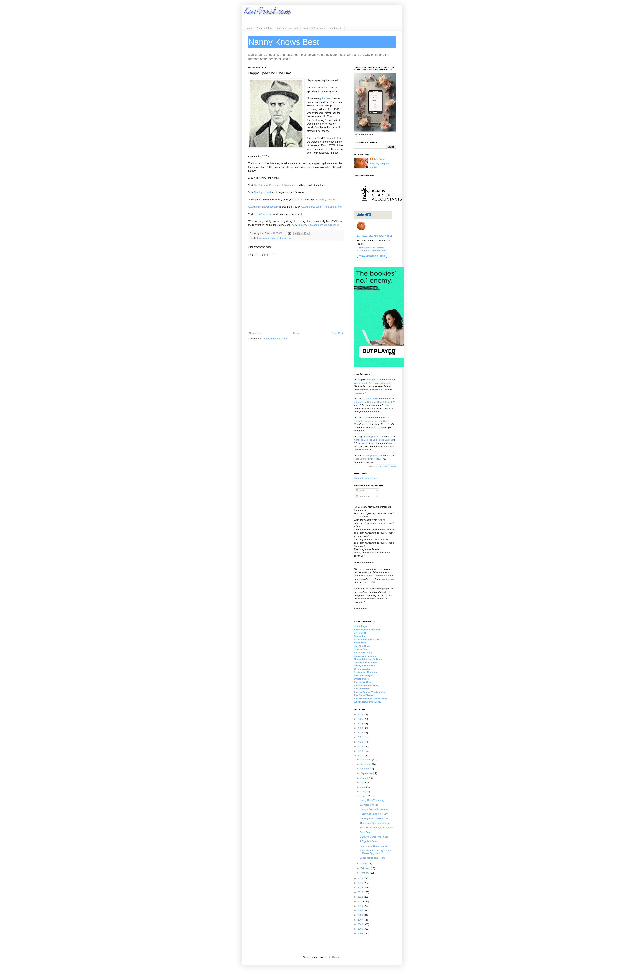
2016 (361, 878)
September (366, 773)
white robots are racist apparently (372, 383)
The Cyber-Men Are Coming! (375, 823)
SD (367, 417)
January (365, 872)
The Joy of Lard (262, 192)
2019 (361, 746)
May (363, 791)
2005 (361, 928)
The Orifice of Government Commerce (275, 185)
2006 (361, 924)
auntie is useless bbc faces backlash (374, 439)
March (364, 863)
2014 (361, 887)
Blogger (336, 957)
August (364, 778)
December (366, 759)
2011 (360, 901)
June (363, 787)
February (365, 868)
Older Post (337, 333)
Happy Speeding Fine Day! (374, 813)
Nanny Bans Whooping (372, 800)
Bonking (301, 224)
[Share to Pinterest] (308, 233)
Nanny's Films (264, 28)
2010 (361, 906)
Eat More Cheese (369, 804)
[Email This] (295, 233)
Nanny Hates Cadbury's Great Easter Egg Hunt (376, 852)
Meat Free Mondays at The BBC (377, 827)
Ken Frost (379, 159)
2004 (361, 933)
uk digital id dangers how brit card (373, 402)
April (363, 796)
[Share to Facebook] (304, 233)
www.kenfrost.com (311, 206)
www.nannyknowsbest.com (263, 206)
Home (249, 28)
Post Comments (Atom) (275, 338)
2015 (361, 883)
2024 (361, 723)
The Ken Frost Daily (287, 28)
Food (293, 224)
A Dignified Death (369, 841)
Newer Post (255, 333)
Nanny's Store (327, 199)
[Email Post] (289, 233)
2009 (361, 910)
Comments (364, 496)
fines (259, 238)
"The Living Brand (332, 206)
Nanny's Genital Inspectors (374, 809)
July (362, 782)
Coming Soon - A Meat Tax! (374, 818)
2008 (361, 915)
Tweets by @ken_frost (366, 478)
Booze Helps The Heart (372, 857)
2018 (361, 751)
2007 (361, 919)
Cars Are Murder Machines (374, 836)
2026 (361, 714)
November (366, 764)
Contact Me (336, 28)
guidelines (324, 98)
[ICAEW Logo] (381, 206)
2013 (361, 892)
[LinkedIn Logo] (373, 259)
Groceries (333, 224)
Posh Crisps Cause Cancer (374, 846)
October (365, 768)
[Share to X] (301, 233)
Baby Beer (365, 832)
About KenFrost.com (314, 28)
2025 (361, 719)
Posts (361, 490)
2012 (361, 896)
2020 (361, 741)
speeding (286, 238)
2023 (361, 728)
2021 (361, 737)
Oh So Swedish (262, 214)
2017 (361, 755)
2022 (361, 732)
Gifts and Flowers (317, 224)
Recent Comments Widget (386, 466)
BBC (314, 87)
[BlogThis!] (298, 233)
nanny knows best (272, 238)
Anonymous (372, 379)
